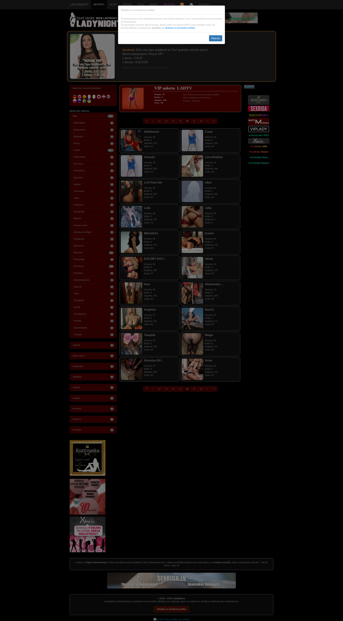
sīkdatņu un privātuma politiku (180, 28)
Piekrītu (215, 38)
